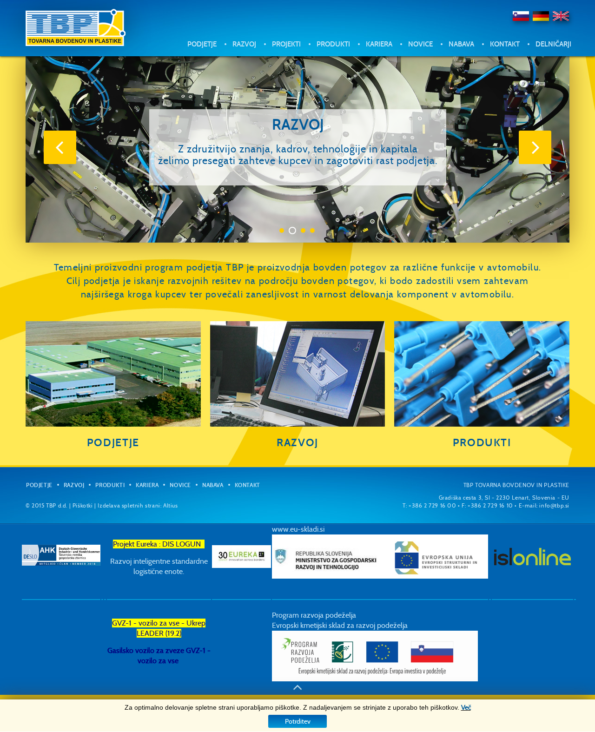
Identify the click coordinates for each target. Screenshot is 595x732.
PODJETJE (113, 442)
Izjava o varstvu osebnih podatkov (484, 89)
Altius (170, 505)
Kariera (379, 44)
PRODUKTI (482, 442)
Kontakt (505, 44)
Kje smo (470, 66)
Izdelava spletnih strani (129, 505)
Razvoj (244, 44)
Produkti (333, 44)
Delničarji (553, 44)
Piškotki (83, 505)
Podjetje (202, 44)
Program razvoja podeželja (314, 615)
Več (466, 707)
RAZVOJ (297, 442)
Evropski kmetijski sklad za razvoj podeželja (340, 625)
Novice (420, 44)
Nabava (461, 44)
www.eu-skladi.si (298, 529)
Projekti (286, 44)
